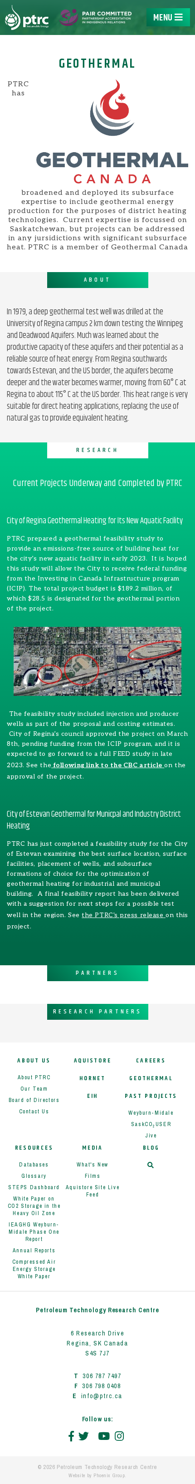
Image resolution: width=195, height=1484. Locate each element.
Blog (151, 1148)
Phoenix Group (109, 1475)
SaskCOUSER (151, 1124)
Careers (151, 1061)
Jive (150, 1135)
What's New (92, 1164)
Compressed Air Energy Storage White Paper (34, 1269)
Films (93, 1176)
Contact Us (34, 1111)
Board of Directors (34, 1100)
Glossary (34, 1176)
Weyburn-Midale (150, 1113)
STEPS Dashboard (34, 1187)
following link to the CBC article (108, 765)
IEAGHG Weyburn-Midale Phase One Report (34, 1232)
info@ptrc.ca (101, 1396)
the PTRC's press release (122, 915)
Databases (34, 1164)
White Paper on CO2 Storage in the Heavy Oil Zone (34, 1206)
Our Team (34, 1088)
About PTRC (34, 1077)
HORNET (92, 1078)
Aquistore (92, 1061)
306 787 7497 (102, 1376)
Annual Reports (34, 1250)
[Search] (151, 1166)
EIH (92, 1096)
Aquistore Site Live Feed (92, 1191)
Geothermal (150, 1078)
